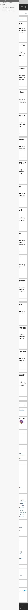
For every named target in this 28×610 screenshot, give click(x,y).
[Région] (22, 593)
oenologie (20, 510)
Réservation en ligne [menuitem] (6, 1)
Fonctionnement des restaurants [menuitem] (9, 7)
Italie (22, 507)
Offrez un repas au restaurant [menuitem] (8, 5)
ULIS (23, 514)
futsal (22, 505)
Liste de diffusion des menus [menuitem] (8, 10)
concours (19, 503)
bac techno (20, 501)
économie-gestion (21, 516)
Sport (24, 513)
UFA (20, 514)
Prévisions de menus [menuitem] (6, 9)
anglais (22, 500)
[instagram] (21, 423)
